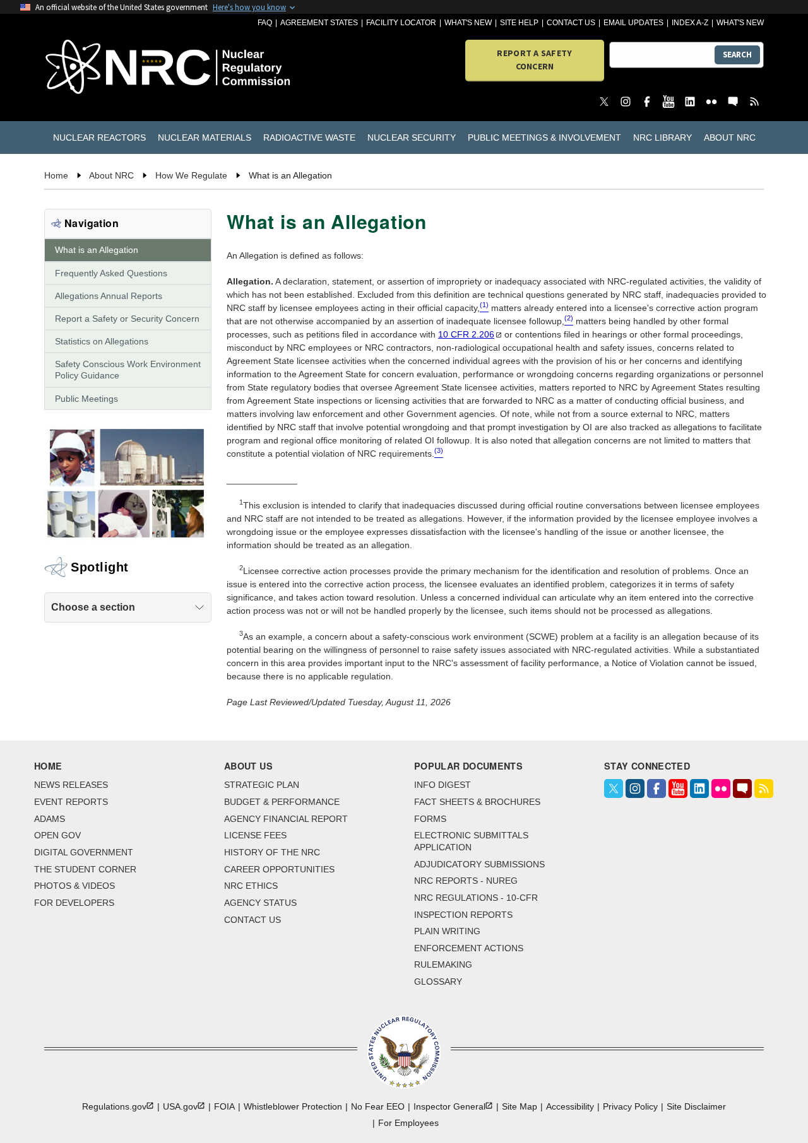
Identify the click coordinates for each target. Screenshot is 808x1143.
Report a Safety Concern (534, 59)
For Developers (74, 903)
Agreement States (319, 22)
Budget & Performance (282, 802)
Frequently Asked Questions (111, 273)
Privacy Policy (630, 1106)
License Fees (255, 835)
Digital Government (83, 852)
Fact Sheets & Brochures (477, 802)
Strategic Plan (261, 785)
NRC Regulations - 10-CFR (476, 898)
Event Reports (71, 802)
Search (737, 54)
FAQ (265, 22)
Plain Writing (447, 931)
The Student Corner (85, 869)
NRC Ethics (251, 886)
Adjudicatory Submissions (479, 864)
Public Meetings (86, 399)
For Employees (408, 1123)
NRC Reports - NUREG (466, 881)
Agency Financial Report (286, 819)
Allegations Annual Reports (108, 296)
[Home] (102, 68)
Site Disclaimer (696, 1106)
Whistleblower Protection (293, 1106)
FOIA (224, 1106)
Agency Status (260, 903)
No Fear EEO (378, 1106)
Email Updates (633, 22)
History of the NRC (272, 852)
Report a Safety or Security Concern (127, 319)
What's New (468, 22)
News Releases (71, 785)
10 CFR (466, 334)
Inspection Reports (463, 915)
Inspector (449, 1106)
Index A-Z (690, 22)
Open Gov (57, 835)
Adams (49, 819)
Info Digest (442, 785)
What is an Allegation (96, 250)
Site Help (519, 22)
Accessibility (570, 1106)
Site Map (519, 1106)
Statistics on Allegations (101, 341)
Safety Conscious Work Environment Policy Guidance (128, 369)
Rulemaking (443, 964)
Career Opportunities (279, 869)
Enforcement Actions (468, 948)
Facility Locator (401, 22)
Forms (430, 819)
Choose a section (93, 607)
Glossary (438, 981)
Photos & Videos (74, 886)
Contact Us (571, 22)
